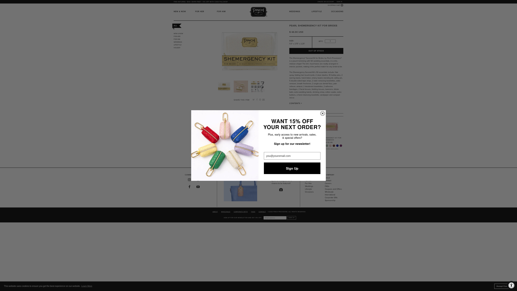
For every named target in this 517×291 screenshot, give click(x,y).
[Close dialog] (322, 113)
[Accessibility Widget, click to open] (511, 285)
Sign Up (292, 168)
